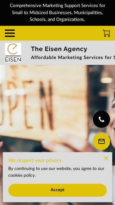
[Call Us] (101, 119)
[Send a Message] (101, 141)
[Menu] (10, 33)
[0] (106, 33)
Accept (57, 190)
